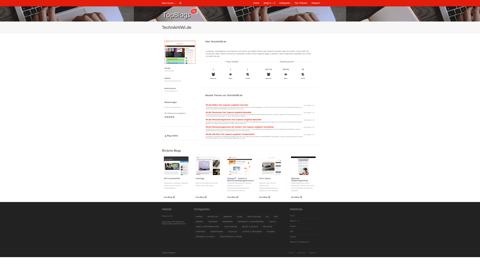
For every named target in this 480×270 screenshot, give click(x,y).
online (167, 216)
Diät (276, 217)
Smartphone (216, 232)
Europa (199, 222)
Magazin (293, 226)
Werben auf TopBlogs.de (299, 242)
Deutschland (254, 217)
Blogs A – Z (294, 221)
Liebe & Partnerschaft (208, 227)
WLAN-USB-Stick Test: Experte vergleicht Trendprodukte (230, 134)
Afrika (199, 217)
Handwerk (227, 222)
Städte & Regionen (252, 232)
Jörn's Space (265, 178)
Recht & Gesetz (250, 227)
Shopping (200, 232)
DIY (267, 217)
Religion (267, 227)
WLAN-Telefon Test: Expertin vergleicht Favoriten (227, 105)
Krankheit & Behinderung (251, 222)
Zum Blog (168, 197)
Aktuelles (213, 217)
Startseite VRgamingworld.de (299, 179)
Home (292, 216)
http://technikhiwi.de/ (172, 81)
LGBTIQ (272, 222)
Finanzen (212, 222)
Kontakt (293, 237)
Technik (271, 232)
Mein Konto (167, 3)
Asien (239, 217)
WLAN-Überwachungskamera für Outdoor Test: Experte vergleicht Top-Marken (240, 127)
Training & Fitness (205, 237)
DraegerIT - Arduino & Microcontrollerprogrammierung (241, 179)
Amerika (227, 217)
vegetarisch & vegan (231, 237)
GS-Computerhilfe (172, 178)
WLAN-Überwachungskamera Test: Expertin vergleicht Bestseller (234, 119)
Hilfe (291, 231)
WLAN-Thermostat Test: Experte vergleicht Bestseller (229, 112)
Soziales (232, 232)
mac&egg (200, 178)
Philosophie (230, 227)
